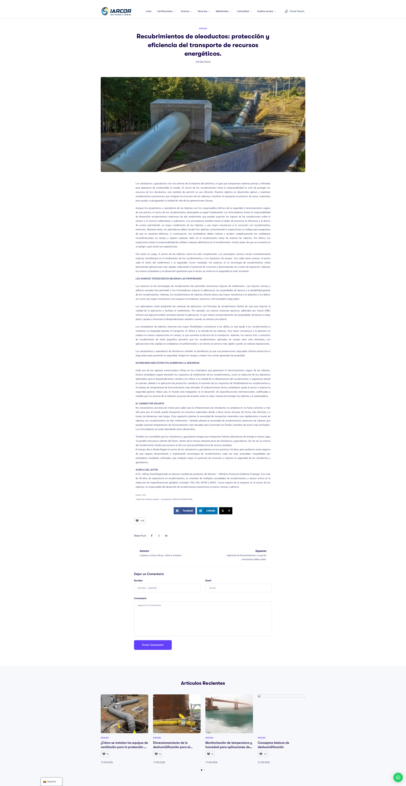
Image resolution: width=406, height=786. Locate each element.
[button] (185, 510)
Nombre (138, 580)
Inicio (148, 11)
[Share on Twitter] (159, 536)
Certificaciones (165, 11)
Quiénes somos (265, 11)
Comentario (140, 598)
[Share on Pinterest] (173, 533)
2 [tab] (204, 770)
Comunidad (243, 11)
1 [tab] (201, 770)
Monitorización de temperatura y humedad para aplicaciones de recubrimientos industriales (228, 747)
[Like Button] (137, 520)
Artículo (203, 28)
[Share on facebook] (151, 536)
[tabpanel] (124, 729)
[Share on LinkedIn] (166, 536)
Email (208, 580)
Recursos (203, 11)
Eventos (185, 11)
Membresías (222, 11)
